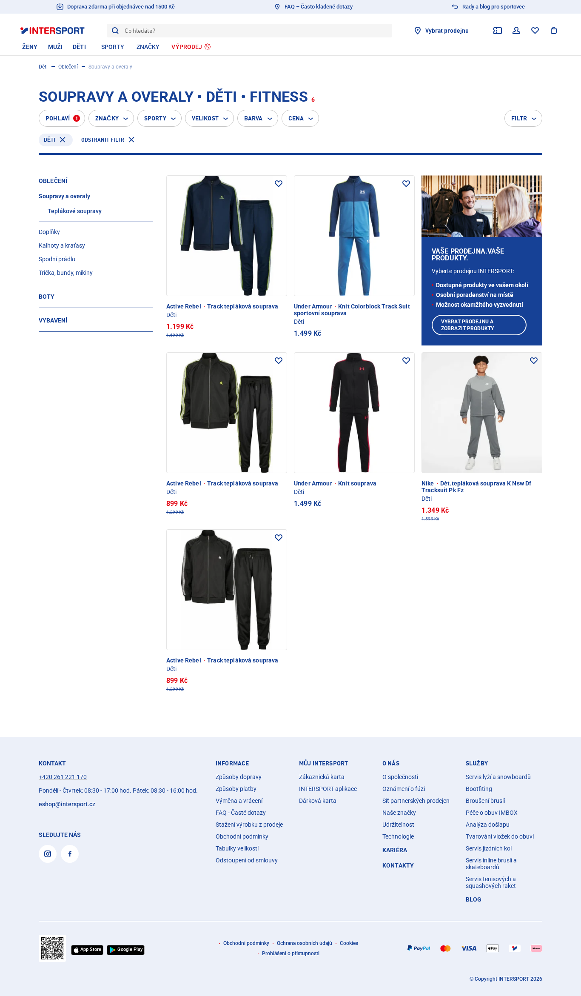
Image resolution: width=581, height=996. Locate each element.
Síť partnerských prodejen (416, 800)
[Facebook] (70, 854)
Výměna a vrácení (239, 800)
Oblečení (68, 67)
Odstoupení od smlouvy (247, 860)
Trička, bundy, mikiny (66, 272)
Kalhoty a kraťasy (62, 245)
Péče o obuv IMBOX (492, 812)
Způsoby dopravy (239, 776)
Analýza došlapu (488, 824)
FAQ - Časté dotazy (241, 812)
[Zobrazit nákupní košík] (554, 31)
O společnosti (400, 776)
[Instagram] (48, 854)
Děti (43, 67)
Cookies (349, 943)
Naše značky (399, 812)
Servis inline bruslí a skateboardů (491, 863)
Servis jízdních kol (489, 848)
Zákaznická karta (322, 776)
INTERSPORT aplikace (328, 788)
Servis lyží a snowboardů (498, 776)
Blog (474, 899)
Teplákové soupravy (75, 211)
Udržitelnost (398, 824)
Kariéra (394, 850)
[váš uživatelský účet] (516, 31)
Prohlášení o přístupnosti (290, 953)
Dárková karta (317, 800)
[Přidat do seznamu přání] (278, 183)
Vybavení (53, 320)
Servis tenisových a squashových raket (491, 882)
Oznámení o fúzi (403, 788)
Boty (47, 296)
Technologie (398, 836)
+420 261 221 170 (63, 776)
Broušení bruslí (485, 800)
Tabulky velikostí (237, 848)
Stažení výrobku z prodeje (249, 824)
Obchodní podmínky (242, 836)
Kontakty (398, 865)
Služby (477, 763)
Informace (232, 763)
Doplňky (49, 231)
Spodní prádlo (57, 259)
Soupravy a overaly (64, 196)
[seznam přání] (535, 31)
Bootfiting (479, 788)
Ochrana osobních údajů (304, 943)
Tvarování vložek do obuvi (500, 836)
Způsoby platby (236, 788)
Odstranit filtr (102, 140)
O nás (390, 763)
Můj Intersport (323, 763)
